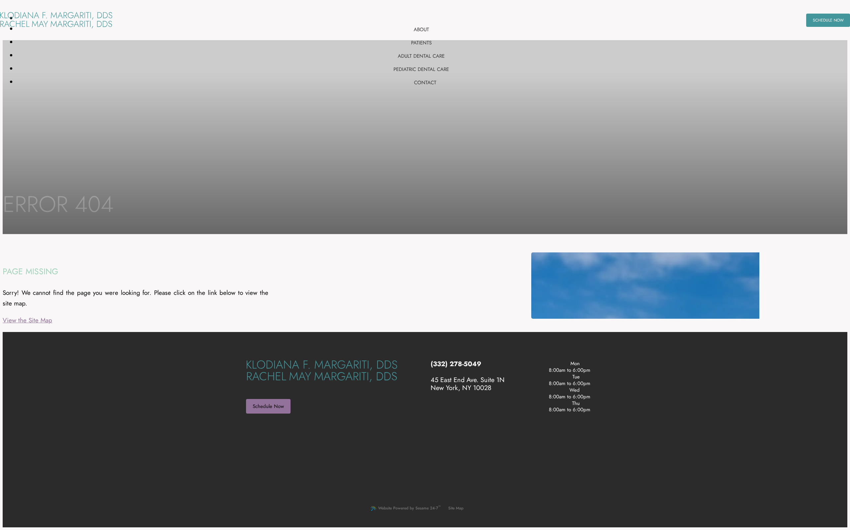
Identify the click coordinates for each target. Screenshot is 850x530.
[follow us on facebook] (443, 410)
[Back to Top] (475, 508)
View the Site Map (27, 320)
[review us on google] (451, 410)
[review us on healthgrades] (459, 410)
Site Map (456, 508)
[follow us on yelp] (435, 410)
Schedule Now (268, 406)
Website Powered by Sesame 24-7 (409, 507)
